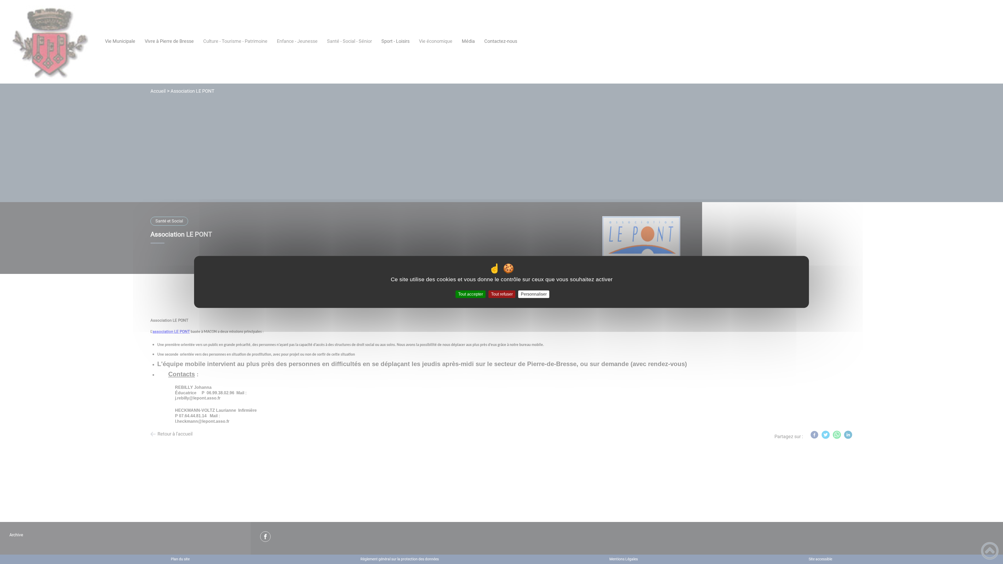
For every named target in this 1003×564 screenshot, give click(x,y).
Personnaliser (534, 294)
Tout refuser (502, 294)
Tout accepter (470, 294)
